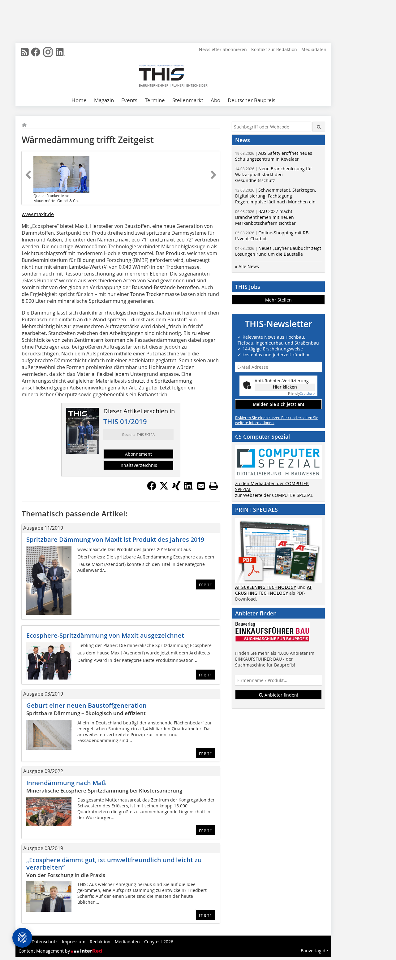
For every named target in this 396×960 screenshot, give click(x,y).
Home (79, 100)
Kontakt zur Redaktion (274, 49)
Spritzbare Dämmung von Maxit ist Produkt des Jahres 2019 (115, 539)
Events (129, 100)
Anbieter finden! (280, 695)
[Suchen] (319, 127)
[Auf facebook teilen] (151, 488)
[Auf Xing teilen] (176, 488)
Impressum (73, 942)
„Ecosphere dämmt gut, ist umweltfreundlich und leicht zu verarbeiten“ (114, 863)
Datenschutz (45, 942)
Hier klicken (285, 387)
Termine (155, 100)
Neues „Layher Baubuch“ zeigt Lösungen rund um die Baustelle (278, 251)
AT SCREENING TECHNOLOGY (265, 587)
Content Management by (45, 951)
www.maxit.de (38, 214)
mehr (205, 584)
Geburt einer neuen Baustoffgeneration (86, 705)
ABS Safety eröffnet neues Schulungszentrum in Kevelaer (273, 156)
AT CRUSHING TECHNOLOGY (273, 590)
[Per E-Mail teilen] (201, 485)
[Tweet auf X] (164, 488)
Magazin (104, 100)
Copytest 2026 (158, 942)
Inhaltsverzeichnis (138, 465)
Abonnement (138, 454)
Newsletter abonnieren (223, 49)
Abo (215, 100)
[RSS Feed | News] (24, 52)
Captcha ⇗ (301, 394)
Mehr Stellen (278, 300)
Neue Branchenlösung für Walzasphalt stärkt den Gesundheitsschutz (273, 174)
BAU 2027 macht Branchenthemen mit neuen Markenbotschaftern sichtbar (265, 217)
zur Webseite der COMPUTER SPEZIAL (274, 495)
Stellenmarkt (187, 100)
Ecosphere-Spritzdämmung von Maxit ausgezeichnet (105, 635)
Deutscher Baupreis (251, 100)
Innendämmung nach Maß (66, 783)
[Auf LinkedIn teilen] (189, 488)
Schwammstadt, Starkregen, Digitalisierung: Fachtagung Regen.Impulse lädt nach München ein (275, 196)
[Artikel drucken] (213, 485)
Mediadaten (313, 49)
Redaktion (100, 942)
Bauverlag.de (314, 950)
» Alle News (247, 266)
